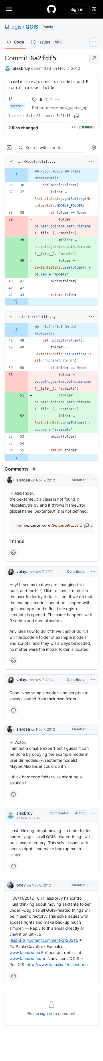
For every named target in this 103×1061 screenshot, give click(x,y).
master (17, 106)
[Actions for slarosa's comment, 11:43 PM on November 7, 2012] (93, 729)
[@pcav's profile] (10, 885)
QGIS (31, 27)
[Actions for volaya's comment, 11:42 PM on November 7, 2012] (93, 680)
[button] (86, 526)
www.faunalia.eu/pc (27, 958)
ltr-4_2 (46, 99)
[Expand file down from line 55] (16, 457)
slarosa (23, 479)
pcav (21, 884)
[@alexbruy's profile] (10, 815)
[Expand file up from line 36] (16, 175)
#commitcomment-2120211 (44, 940)
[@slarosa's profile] (10, 480)
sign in (46, 1013)
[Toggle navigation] (9, 9)
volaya (22, 571)
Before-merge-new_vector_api (60, 107)
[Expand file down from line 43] (16, 301)
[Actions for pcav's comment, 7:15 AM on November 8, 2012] (93, 885)
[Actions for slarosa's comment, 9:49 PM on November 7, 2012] (93, 480)
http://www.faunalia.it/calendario (57, 964)
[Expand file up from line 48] (16, 330)
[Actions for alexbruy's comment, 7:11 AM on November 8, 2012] (93, 813)
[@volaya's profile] (10, 571)
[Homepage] (51, 9)
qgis (16, 27)
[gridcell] (51, 175)
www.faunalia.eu (24, 952)
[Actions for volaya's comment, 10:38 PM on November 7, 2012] (93, 572)
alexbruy (21, 68)
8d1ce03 (33, 116)
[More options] (91, 161)
